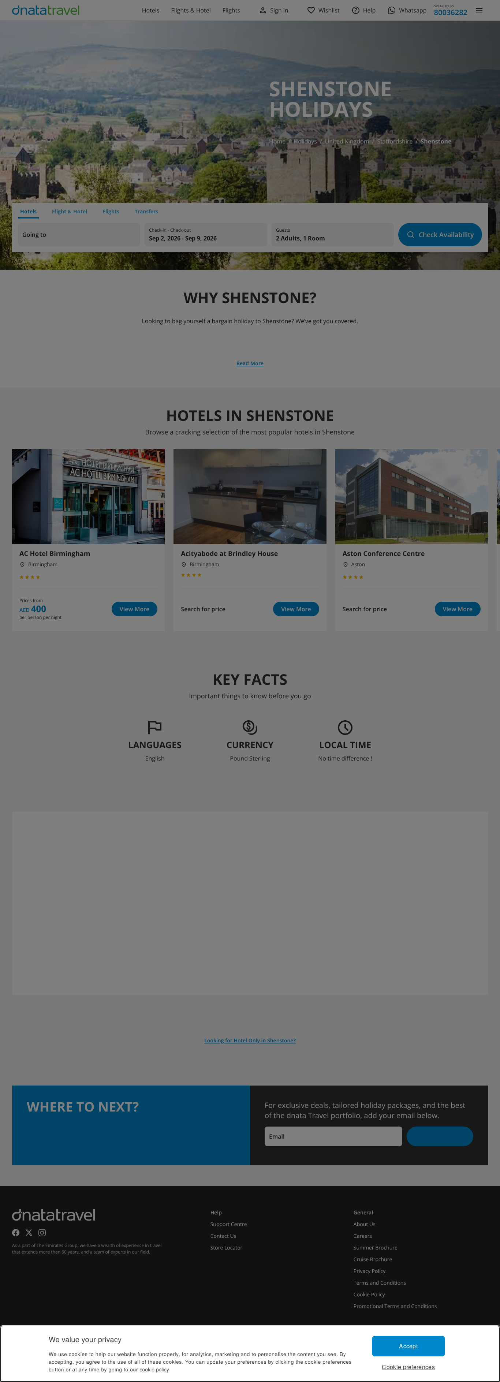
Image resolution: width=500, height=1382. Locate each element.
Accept (408, 1346)
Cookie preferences (408, 1367)
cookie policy (154, 1369)
